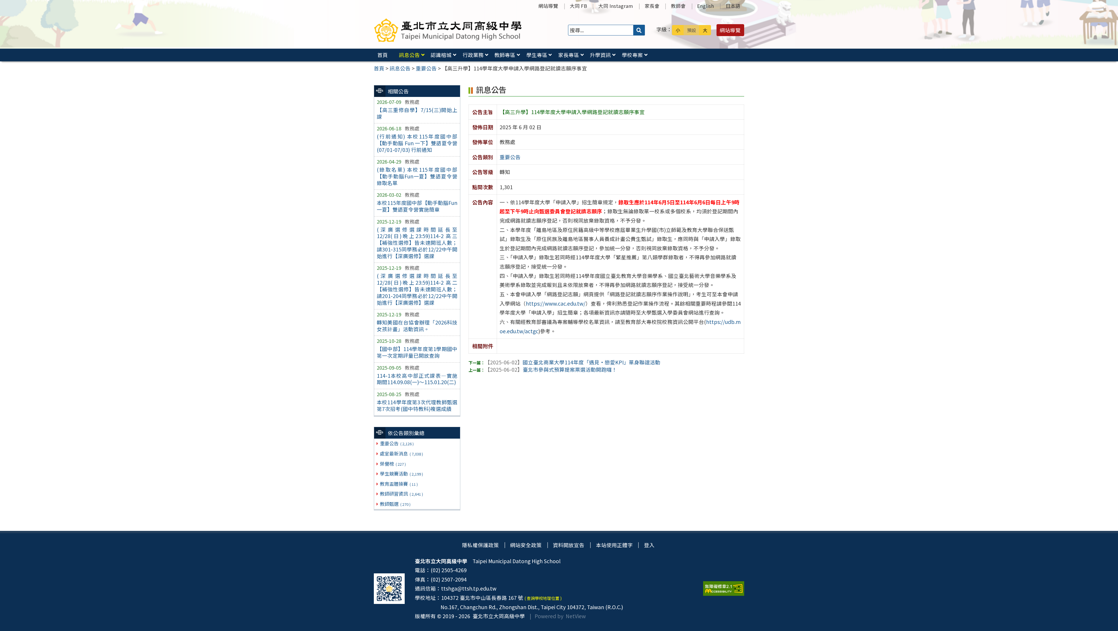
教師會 (678, 5)
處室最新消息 (401, 453)
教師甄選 (395, 503)
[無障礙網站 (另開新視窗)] (723, 588)
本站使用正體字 (614, 545)
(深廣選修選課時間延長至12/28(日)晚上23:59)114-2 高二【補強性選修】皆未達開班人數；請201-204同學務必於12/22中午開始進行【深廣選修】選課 (417, 289)
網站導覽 (548, 5)
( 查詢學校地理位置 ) (543, 598)
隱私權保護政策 (480, 545)
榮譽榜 (393, 463)
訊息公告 (409, 55)
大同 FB (578, 5)
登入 (649, 545)
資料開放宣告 (568, 545)
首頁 (382, 55)
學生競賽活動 (401, 473)
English (705, 5)
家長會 (652, 5)
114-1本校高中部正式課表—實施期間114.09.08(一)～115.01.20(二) (417, 379)
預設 (691, 30)
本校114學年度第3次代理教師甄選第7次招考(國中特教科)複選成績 (417, 405)
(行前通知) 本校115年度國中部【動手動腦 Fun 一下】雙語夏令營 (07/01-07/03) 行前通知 (417, 143)
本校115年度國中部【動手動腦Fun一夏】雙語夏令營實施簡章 (417, 206)
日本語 (733, 5)
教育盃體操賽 (399, 483)
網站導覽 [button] (730, 30)
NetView (576, 616)
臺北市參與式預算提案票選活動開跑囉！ (551, 369)
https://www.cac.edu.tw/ (555, 303)
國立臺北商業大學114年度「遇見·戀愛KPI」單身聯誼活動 (572, 362)
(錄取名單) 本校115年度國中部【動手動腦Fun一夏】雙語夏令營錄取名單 (417, 176)
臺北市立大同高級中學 (497, 616)
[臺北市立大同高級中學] (448, 30)
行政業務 (473, 55)
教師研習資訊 (401, 493)
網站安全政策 (526, 545)
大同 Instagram (615, 5)
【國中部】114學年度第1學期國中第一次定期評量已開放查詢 (417, 352)
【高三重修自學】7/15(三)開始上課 (417, 113)
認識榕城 (441, 55)
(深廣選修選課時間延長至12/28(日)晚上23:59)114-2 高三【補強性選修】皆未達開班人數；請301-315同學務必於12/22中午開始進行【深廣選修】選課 (417, 243)
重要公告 (396, 443)
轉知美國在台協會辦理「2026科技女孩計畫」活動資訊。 (417, 326)
